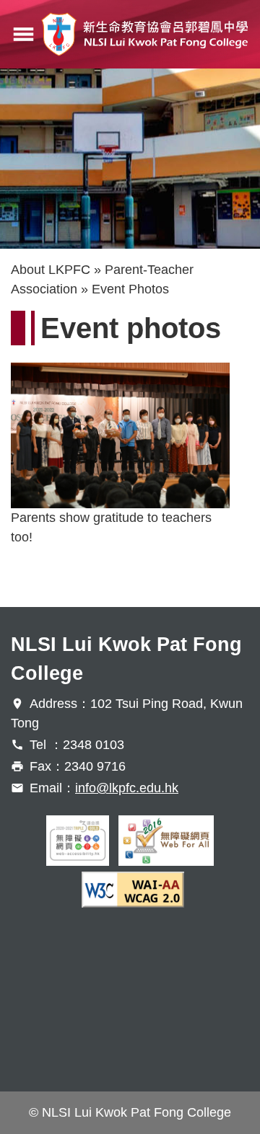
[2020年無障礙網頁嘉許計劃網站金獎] (78, 840)
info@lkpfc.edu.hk (126, 788)
